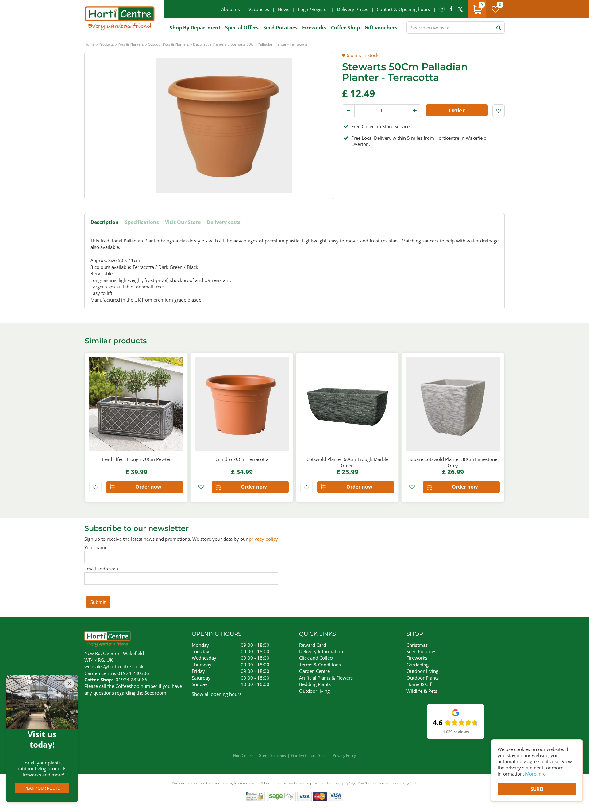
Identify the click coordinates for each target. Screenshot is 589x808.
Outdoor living (314, 691)
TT (460, 9)
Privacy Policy (344, 755)
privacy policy (263, 539)
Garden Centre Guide (309, 755)
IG (442, 9)
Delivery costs (224, 222)
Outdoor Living (422, 671)
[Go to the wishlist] (497, 9)
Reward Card (312, 645)
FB (451, 9)
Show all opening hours (216, 694)
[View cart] (477, 9)
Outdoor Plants (422, 678)
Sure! (537, 789)
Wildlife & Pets (421, 691)
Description (104, 222)
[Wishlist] (495, 9)
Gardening (417, 664)
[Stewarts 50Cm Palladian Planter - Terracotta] (224, 125)
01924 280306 (133, 673)
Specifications (142, 222)
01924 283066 (131, 680)
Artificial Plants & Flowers (326, 678)
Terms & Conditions (320, 664)
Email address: (101, 568)
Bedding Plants (315, 684)
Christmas (417, 645)
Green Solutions (272, 755)
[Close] (69, 683)
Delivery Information (321, 651)
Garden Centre (314, 671)
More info (535, 774)
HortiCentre (243, 755)
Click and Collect (316, 658)
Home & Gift (419, 684)
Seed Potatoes (421, 651)
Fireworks (416, 658)
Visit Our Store (183, 222)
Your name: (96, 547)
